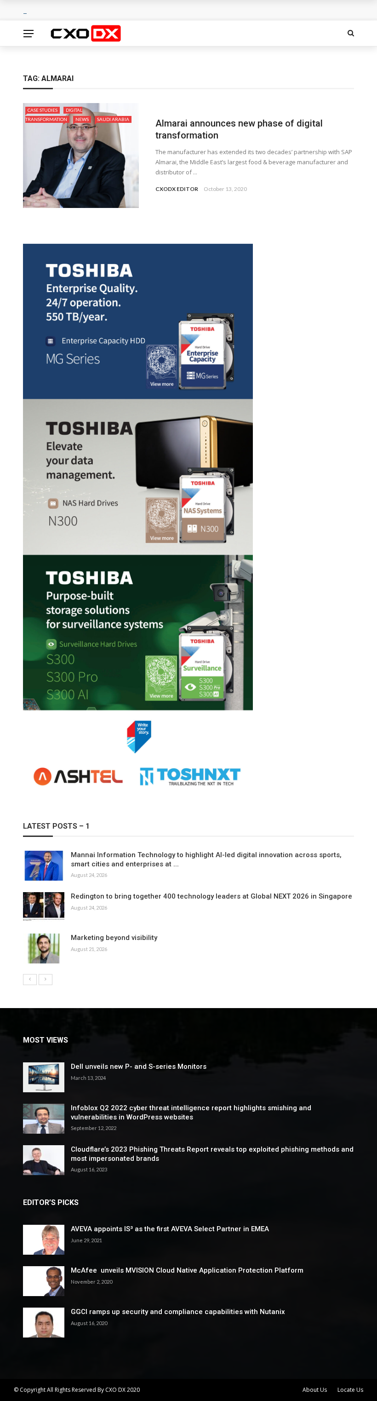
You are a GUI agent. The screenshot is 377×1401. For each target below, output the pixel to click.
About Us (315, 1390)
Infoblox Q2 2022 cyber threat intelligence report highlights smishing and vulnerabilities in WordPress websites (191, 1112)
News (82, 119)
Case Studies (42, 110)
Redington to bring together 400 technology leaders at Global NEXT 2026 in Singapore (211, 896)
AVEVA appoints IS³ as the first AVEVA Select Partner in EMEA (170, 1229)
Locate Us (350, 1390)
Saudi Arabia (113, 119)
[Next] (45, 979)
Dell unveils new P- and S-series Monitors (138, 1066)
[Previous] (30, 979)
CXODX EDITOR (176, 188)
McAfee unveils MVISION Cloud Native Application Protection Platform (187, 1270)
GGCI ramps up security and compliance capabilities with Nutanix (178, 1312)
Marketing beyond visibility (114, 938)
